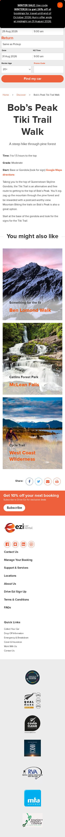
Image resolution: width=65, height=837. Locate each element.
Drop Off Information (14, 633)
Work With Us (10, 646)
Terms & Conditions (16, 600)
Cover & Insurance (13, 642)
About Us (10, 584)
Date (4, 50)
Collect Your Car (11, 629)
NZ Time (37, 50)
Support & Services (16, 568)
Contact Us (11, 552)
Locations (10, 576)
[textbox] (32, 44)
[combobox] (48, 31)
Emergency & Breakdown (16, 637)
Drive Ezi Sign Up (15, 592)
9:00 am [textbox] (39, 31)
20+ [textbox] (5, 69)
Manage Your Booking (18, 560)
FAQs (7, 607)
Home (6, 95)
